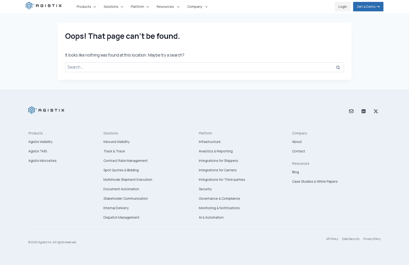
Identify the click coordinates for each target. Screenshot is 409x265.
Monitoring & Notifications (219, 208)
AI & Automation (211, 217)
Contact (298, 151)
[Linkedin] (363, 112)
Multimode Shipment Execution (127, 179)
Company (299, 133)
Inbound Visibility (116, 141)
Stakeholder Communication (125, 198)
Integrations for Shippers (218, 160)
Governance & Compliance (219, 198)
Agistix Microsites (42, 160)
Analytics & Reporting (216, 151)
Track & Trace (114, 151)
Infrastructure (210, 141)
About (297, 141)
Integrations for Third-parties (222, 179)
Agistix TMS (37, 151)
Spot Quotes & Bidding (121, 170)
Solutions (110, 133)
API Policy (332, 239)
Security (205, 189)
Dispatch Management (121, 217)
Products (35, 133)
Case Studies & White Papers (315, 181)
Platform (205, 133)
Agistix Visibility (40, 141)
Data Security (351, 239)
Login (342, 6)
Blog (295, 172)
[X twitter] (376, 112)
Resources (300, 163)
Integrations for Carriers (218, 170)
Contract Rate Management (125, 160)
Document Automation (121, 189)
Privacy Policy (372, 239)
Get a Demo (366, 6)
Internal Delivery (116, 208)
